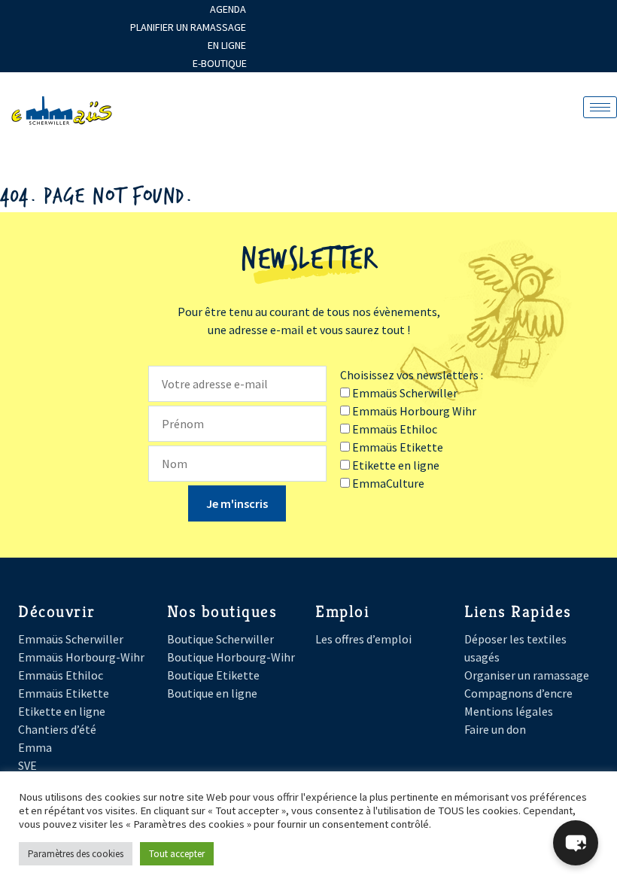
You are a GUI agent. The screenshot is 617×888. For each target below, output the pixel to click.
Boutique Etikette (213, 675)
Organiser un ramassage (526, 675)
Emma (35, 747)
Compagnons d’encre (518, 693)
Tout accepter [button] (177, 853)
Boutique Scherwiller (220, 638)
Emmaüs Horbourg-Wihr (81, 656)
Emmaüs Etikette (63, 693)
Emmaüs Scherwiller (70, 638)
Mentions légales (508, 711)
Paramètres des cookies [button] (75, 853)
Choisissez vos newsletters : (411, 374)
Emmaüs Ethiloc (60, 675)
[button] (575, 842)
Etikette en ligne (61, 711)
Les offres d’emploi (363, 638)
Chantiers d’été (57, 729)
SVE (27, 765)
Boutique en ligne (212, 693)
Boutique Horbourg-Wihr (231, 656)
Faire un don (495, 729)
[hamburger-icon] (600, 107)
